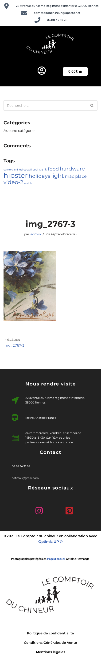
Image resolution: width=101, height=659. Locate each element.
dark (43, 169)
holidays (39, 176)
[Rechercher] (92, 105)
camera (8, 169)
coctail (27, 169)
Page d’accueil (56, 559)
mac (69, 176)
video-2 (13, 182)
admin (35, 234)
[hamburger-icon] (15, 71)
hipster (16, 175)
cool (35, 169)
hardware (72, 169)
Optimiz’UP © (50, 541)
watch (28, 183)
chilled (18, 169)
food (53, 169)
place (81, 176)
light (57, 175)
